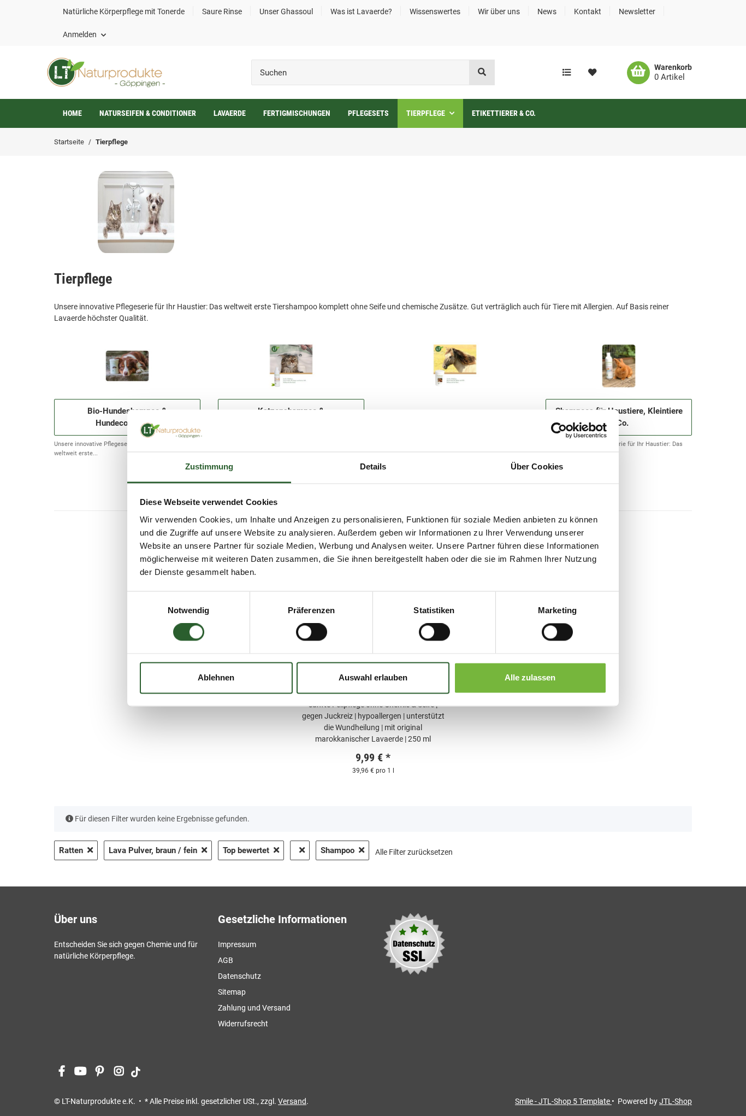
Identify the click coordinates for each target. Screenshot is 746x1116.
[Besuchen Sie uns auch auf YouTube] (80, 1071)
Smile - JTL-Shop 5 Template (563, 1101)
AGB (225, 960)
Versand (292, 1101)
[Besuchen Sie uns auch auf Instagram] (118, 1071)
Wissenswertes (435, 11)
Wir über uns (499, 11)
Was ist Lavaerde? (361, 11)
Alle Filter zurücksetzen (414, 852)
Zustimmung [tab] (209, 466)
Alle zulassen (530, 677)
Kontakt (587, 11)
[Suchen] (482, 72)
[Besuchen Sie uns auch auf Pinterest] (99, 1071)
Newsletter (637, 11)
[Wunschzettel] (592, 73)
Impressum (237, 944)
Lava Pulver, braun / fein (153, 850)
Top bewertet (246, 850)
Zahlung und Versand (254, 1007)
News (546, 11)
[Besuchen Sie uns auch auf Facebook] (61, 1071)
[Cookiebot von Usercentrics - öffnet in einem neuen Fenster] (559, 430)
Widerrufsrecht (243, 1023)
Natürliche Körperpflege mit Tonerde (124, 11)
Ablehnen (216, 677)
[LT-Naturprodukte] (105, 72)
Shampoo (337, 850)
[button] (84, 34)
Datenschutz (239, 976)
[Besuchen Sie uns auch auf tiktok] (136, 1071)
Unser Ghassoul (286, 11)
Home (72, 113)
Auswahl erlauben (373, 677)
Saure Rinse (222, 11)
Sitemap (232, 992)
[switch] (311, 632)
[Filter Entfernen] (300, 851)
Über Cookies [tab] (537, 466)
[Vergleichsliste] (566, 73)
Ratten (71, 850)
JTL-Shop (675, 1101)
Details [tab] (373, 466)
